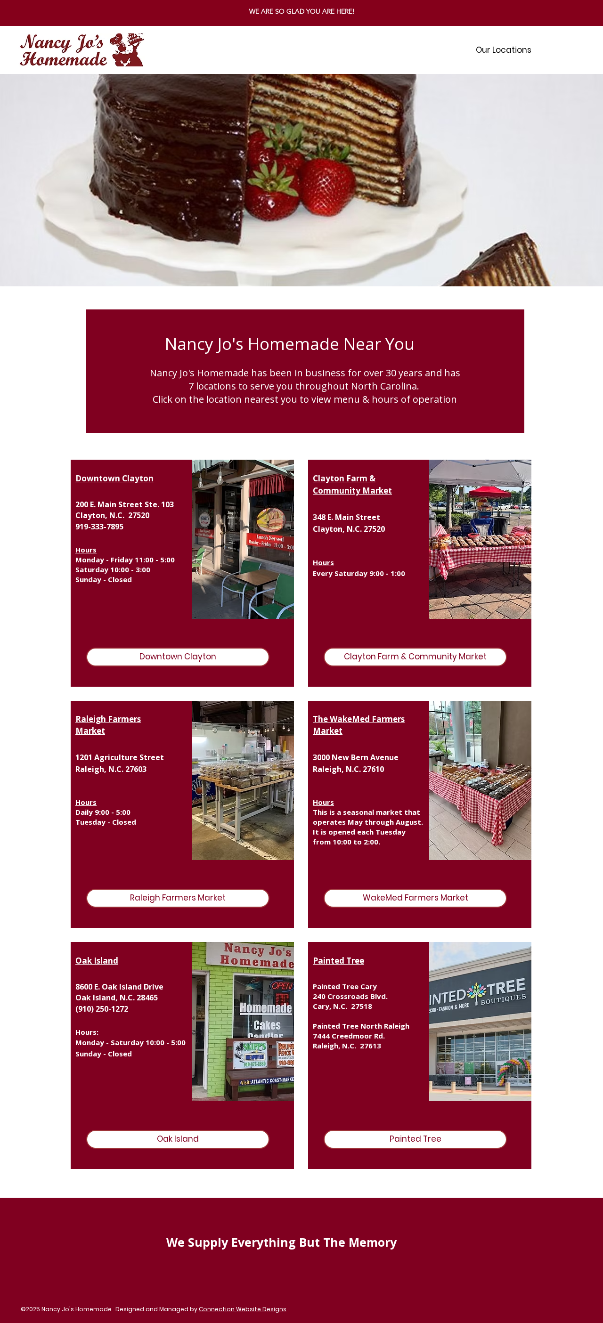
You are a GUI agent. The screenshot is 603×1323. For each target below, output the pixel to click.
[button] (503, 50)
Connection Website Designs (242, 1309)
